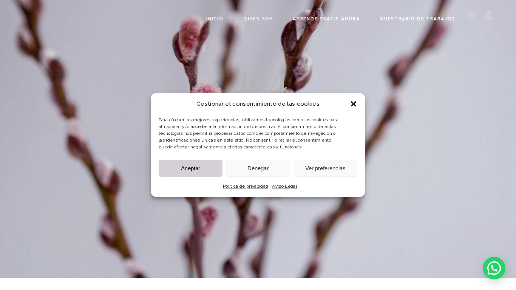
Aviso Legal (284, 186)
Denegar (258, 168)
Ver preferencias (325, 168)
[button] (353, 104)
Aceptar (190, 168)
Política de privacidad (245, 186)
